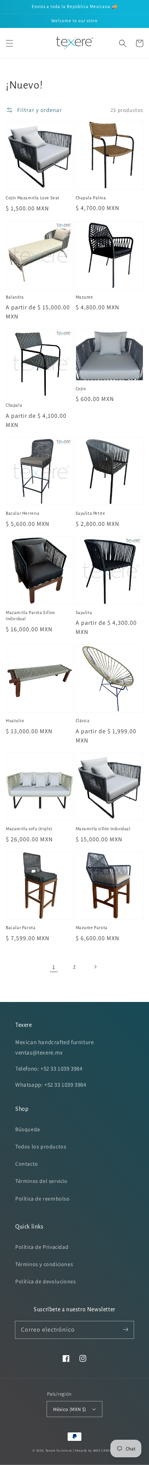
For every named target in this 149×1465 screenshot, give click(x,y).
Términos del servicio (41, 1181)
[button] (9, 43)
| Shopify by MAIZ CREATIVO (95, 1450)
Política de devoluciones (45, 1281)
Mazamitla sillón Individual (103, 828)
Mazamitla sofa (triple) (29, 828)
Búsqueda (27, 1129)
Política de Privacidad (41, 1246)
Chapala (14, 405)
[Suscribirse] (125, 1329)
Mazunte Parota (92, 927)
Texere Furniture (58, 1450)
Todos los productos (40, 1146)
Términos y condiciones (44, 1264)
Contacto (26, 1163)
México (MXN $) (69, 1409)
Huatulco (15, 720)
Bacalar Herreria (23, 513)
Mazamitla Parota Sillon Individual (30, 615)
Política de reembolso (42, 1198)
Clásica (83, 720)
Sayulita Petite (90, 513)
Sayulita (84, 612)
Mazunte (84, 297)
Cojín (81, 388)
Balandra (15, 297)
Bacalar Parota (21, 927)
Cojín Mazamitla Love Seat (33, 197)
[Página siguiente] (95, 966)
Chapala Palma (91, 197)
